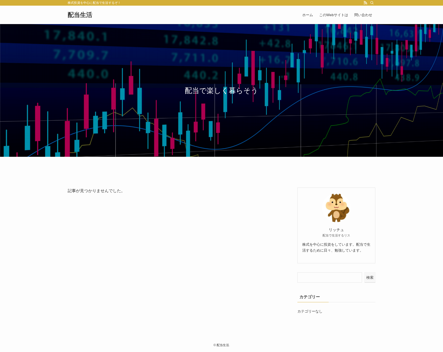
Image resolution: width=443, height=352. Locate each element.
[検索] (372, 3)
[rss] (365, 3)
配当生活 (80, 15)
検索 (370, 277)
